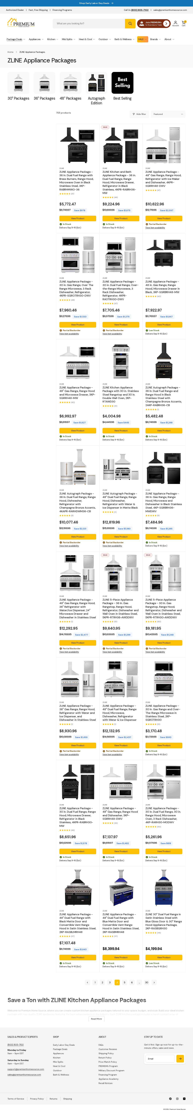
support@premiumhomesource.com (26, 1069)
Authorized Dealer (15, 10)
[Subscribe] (180, 1058)
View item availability (155, 227)
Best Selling (122, 98)
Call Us (136, 10)
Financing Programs (62, 10)
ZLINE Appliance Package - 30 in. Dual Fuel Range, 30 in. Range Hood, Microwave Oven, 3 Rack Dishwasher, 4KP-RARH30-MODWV (163, 815)
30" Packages (18, 98)
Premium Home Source (177, 1109)
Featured (158, 114)
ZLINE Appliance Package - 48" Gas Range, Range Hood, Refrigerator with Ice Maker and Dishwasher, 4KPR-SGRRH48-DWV (163, 179)
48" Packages (70, 98)
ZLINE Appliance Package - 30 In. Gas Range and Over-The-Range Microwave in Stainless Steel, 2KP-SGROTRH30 (163, 713)
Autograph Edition (96, 100)
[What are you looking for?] (130, 23)
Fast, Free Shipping (38, 10)
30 (146, 982)
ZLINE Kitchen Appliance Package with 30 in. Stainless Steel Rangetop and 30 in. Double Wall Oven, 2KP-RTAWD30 (121, 395)
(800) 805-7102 (16, 1044)
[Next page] (154, 982)
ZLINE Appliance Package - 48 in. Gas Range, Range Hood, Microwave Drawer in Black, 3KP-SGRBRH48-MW (163, 287)
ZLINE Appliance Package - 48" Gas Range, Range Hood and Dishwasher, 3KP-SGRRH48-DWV (120, 814)
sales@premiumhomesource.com (170, 10)
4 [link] (117, 982)
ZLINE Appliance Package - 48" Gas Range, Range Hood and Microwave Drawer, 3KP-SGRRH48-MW (77, 393)
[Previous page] (87, 982)
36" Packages (44, 98)
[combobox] (94, 23)
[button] (183, 23)
